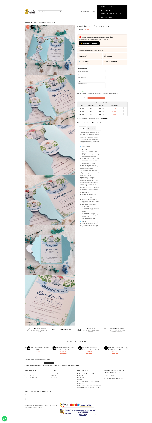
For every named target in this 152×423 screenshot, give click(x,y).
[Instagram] (25, 399)
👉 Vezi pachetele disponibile (89, 43)
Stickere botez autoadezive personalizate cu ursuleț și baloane (89, 348)
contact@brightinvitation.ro (114, 378)
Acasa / (27, 22)
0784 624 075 (110, 376)
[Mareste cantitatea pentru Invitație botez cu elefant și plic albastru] (84, 98)
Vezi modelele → (83, 56)
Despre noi (27, 374)
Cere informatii (97, 123)
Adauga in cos (96, 98)
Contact (27, 382)
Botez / (31, 22)
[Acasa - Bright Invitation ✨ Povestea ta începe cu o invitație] (30, 11)
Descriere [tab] (82, 128)
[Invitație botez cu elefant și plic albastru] (50, 50)
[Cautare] (60, 11)
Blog (110, 17)
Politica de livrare (29, 380)
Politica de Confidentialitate (71, 365)
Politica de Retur (55, 376)
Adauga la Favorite (84, 123)
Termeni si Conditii (29, 376)
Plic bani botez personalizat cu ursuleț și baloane (37, 348)
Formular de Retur (56, 378)
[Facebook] (25, 395)
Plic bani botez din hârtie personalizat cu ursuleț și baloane (63, 348)
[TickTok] (25, 397)
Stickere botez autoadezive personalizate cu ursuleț (115, 348)
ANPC (52, 380)
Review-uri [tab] (91, 128)
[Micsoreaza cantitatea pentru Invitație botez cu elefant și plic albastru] (78, 98)
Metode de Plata (55, 374)
